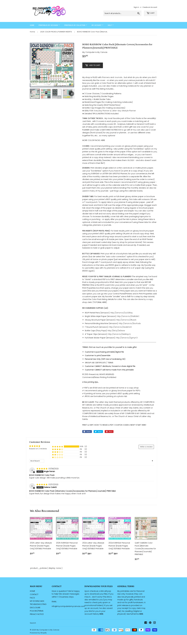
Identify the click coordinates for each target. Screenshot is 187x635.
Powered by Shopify (38, 633)
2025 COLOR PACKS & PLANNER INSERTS (56, 32)
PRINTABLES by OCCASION (48, 25)
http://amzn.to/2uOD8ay (121, 312)
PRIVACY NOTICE (37, 614)
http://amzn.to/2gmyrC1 (127, 337)
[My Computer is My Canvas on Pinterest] (150, 623)
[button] (57, 446)
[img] (42, 468)
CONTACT (34, 594)
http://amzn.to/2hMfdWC (128, 316)
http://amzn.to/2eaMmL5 (120, 327)
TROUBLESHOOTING (38, 604)
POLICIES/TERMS (36, 611)
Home (32, 25)
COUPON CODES (121, 425)
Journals (118, 77)
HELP (110, 25)
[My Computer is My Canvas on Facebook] (145, 623)
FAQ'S (32, 597)
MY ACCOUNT (97, 25)
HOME (32, 591)
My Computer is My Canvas (48, 630)
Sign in (136, 7)
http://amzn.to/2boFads (130, 323)
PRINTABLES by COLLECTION (75, 25)
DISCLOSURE (35, 607)
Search (33, 623)
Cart (152, 13)
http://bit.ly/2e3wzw (116, 330)
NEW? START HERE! (138, 425)
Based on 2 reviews (38, 448)
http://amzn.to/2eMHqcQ (119, 334)
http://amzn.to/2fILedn (126, 320)
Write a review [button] (146, 446)
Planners (106, 77)
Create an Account (149, 7)
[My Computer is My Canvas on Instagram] (154, 623)
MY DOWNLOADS (37, 601)
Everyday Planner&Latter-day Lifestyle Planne (114, 110)
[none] (35, 94)
